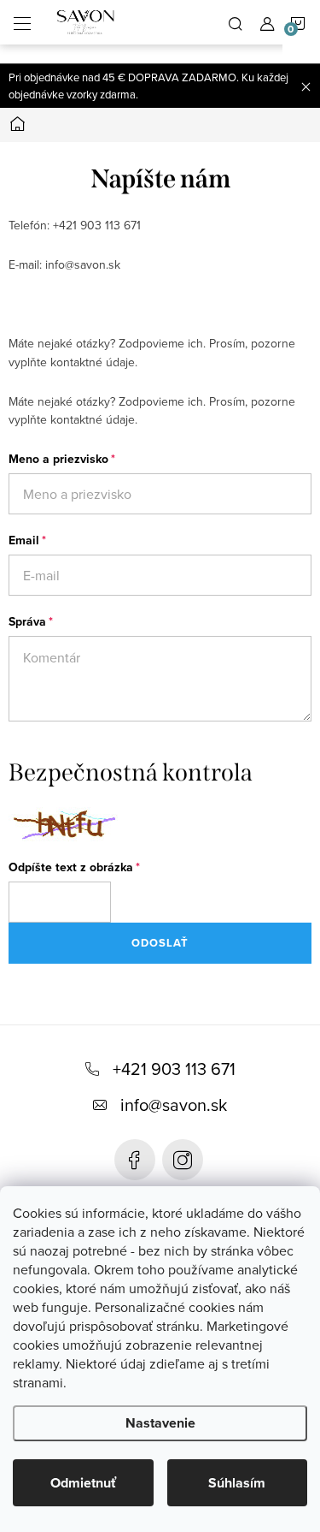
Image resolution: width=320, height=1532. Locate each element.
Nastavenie (160, 1423)
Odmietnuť (83, 1483)
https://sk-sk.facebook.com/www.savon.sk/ (134, 1159)
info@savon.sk (173, 1104)
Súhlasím (236, 1483)
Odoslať (160, 943)
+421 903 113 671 (174, 1068)
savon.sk (182, 1159)
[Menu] (22, 22)
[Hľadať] (235, 22)
